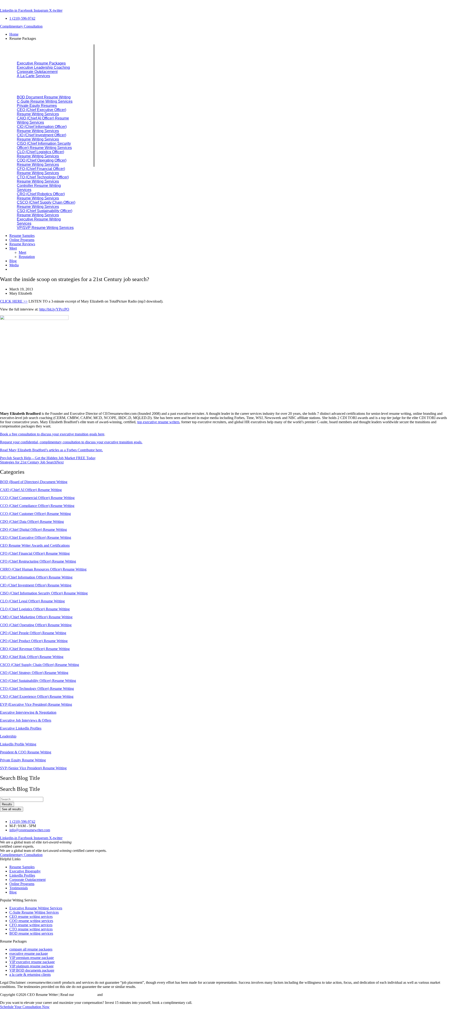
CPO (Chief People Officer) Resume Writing (33, 633)
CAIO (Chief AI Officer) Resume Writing (31, 490)
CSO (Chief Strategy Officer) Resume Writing (34, 673)
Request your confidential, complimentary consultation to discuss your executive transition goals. (71, 442)
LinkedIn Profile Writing (18, 744)
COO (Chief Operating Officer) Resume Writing (36, 625)
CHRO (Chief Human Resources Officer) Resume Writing (43, 569)
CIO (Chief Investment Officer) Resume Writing (35, 585)
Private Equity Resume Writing (23, 760)
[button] (229, 38)
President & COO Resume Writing (25, 752)
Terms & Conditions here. (123, 995)
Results (7, 804)
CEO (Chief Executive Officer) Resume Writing (35, 537)
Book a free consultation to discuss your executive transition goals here (52, 434)
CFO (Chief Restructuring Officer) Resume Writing (38, 561)
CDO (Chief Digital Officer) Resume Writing (33, 530)
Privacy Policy (85, 995)
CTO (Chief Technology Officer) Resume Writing (37, 689)
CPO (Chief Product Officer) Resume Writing (34, 641)
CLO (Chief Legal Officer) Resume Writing (32, 601)
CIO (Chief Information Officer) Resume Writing (36, 577)
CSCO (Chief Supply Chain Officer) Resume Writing (39, 665)
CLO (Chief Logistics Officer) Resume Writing (35, 609)
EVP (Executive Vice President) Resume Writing (36, 704)
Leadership (8, 736)
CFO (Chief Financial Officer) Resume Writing (35, 553)
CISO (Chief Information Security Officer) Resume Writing (44, 593)
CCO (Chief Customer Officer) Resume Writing (35, 514)
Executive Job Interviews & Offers (25, 720)
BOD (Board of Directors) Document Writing (33, 482)
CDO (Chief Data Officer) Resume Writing (32, 522)
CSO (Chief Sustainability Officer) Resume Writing (38, 681)
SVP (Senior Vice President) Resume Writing (33, 768)
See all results (11, 809)
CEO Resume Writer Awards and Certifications (35, 545)
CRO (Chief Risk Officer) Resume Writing (31, 657)
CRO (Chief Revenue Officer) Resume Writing (35, 649)
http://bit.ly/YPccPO (54, 309)
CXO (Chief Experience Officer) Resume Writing (36, 696)
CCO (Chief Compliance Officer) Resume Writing (37, 506)
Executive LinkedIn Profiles (20, 728)
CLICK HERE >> (14, 301)
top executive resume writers (158, 422)
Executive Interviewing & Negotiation (28, 712)
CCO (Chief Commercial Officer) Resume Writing (37, 498)
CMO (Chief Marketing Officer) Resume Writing (36, 617)
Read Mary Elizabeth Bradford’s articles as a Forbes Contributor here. (51, 450)
